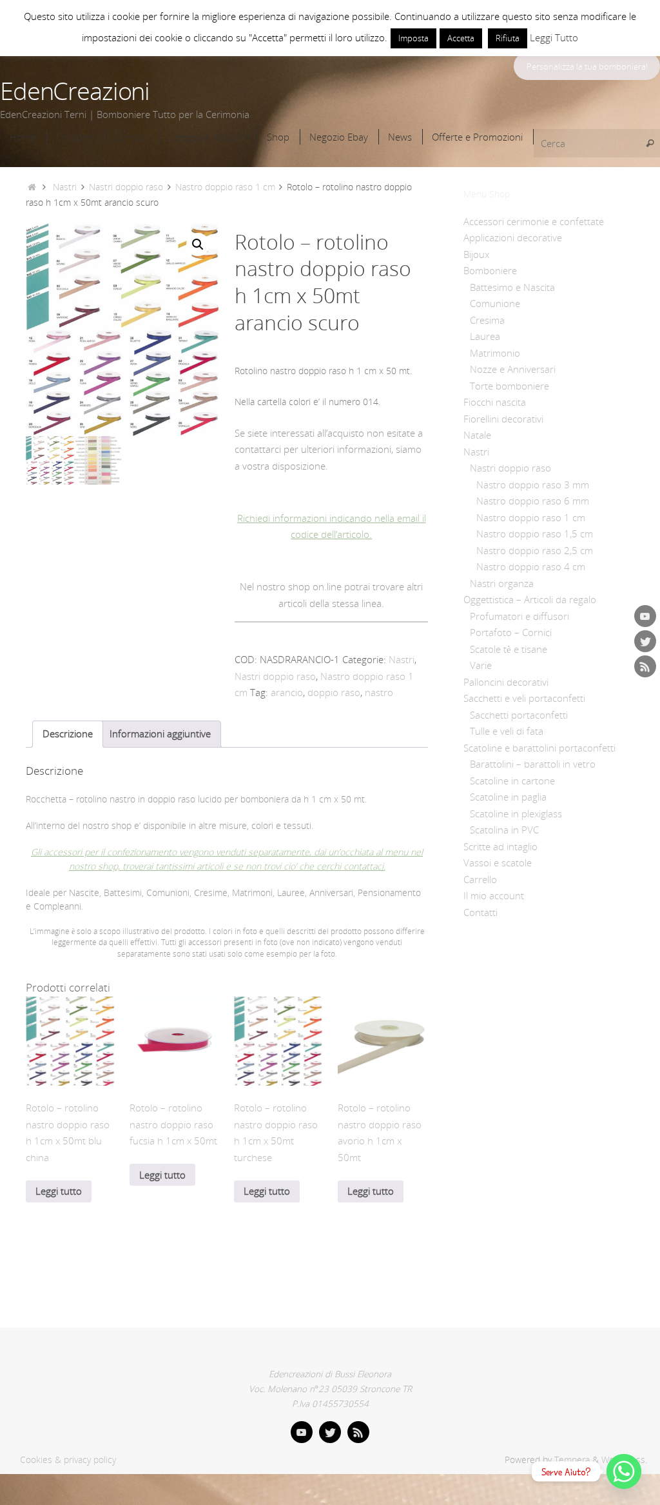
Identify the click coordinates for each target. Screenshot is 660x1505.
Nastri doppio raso (126, 187)
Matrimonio (495, 352)
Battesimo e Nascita (512, 287)
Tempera (572, 1460)
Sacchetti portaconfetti (519, 714)
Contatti (480, 912)
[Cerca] (649, 143)
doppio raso (333, 692)
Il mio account (493, 895)
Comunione (495, 303)
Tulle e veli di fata (506, 730)
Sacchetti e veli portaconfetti (524, 698)
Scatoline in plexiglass (516, 813)
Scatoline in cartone (512, 780)
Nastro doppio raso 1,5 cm (534, 533)
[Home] (32, 187)
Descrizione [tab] (68, 733)
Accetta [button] (460, 38)
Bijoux (476, 254)
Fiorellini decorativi (503, 418)
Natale (477, 434)
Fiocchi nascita (494, 401)
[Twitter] (645, 641)
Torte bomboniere (509, 385)
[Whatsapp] (624, 1471)
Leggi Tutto (554, 37)
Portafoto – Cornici (511, 632)
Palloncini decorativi (505, 681)
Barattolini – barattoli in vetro (533, 763)
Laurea (485, 336)
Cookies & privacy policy (68, 1460)
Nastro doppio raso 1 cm (225, 187)
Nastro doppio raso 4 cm (530, 566)
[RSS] (645, 666)
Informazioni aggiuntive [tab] (160, 733)
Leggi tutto (58, 1190)
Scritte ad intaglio (500, 846)
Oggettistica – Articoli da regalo (529, 599)
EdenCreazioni (75, 91)
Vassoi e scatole (497, 862)
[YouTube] (645, 616)
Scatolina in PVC (504, 829)
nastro (379, 692)
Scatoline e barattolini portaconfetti (539, 747)
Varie (481, 665)
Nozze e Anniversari (513, 369)
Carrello (480, 879)
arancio (287, 692)
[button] (197, 244)
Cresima (487, 320)
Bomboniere (490, 270)
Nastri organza (502, 583)
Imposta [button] (413, 38)
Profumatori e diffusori (519, 616)
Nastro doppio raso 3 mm (532, 484)
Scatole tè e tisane (508, 649)
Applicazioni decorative (512, 237)
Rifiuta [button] (507, 38)
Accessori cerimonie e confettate (533, 221)
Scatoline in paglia (508, 796)
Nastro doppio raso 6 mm (532, 500)
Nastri (65, 187)
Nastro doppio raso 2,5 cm (534, 550)
